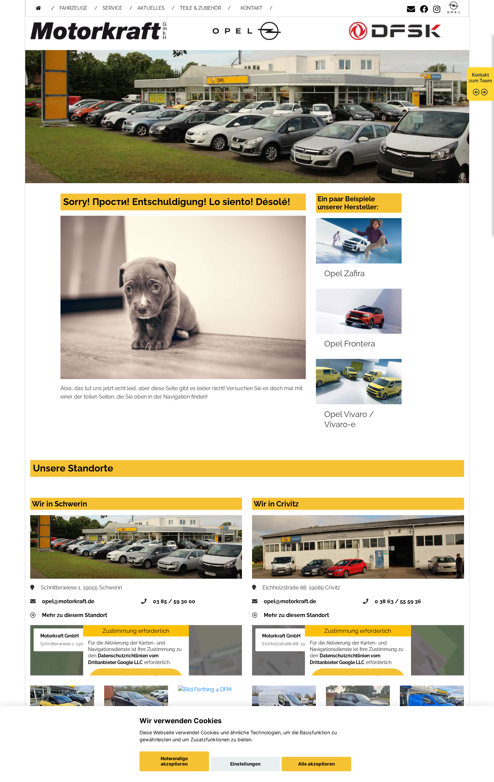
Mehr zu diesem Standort (74, 615)
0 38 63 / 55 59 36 (398, 601)
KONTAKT (251, 8)
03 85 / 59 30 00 (174, 601)
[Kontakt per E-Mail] (411, 8)
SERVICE (112, 8)
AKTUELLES (151, 8)
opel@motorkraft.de (68, 601)
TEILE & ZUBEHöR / (205, 8)
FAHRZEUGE (73, 8)
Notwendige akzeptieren (174, 761)
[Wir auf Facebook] (424, 8)
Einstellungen (245, 764)
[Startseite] (453, 8)
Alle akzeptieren (316, 764)
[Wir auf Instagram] (436, 8)
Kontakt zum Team (480, 77)
